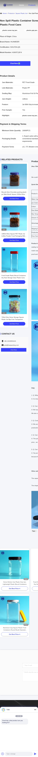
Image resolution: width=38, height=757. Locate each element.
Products (32, 5)
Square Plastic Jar (21, 13)
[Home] (8, 5)
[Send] (35, 754)
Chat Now (14, 63)
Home (21, 5)
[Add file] (2, 754)
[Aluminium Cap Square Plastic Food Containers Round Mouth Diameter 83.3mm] (14, 610)
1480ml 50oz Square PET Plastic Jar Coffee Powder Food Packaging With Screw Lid (13, 236)
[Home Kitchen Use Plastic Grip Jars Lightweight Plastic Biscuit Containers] (14, 564)
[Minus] (35, 709)
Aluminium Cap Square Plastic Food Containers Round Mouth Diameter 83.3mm (14, 629)
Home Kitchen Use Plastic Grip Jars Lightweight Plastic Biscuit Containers (15, 583)
